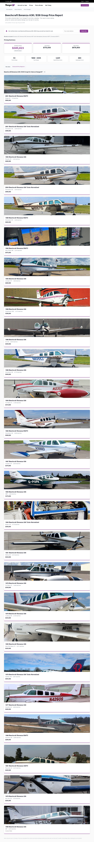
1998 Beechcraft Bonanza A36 (15, 339)
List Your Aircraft (85, 5)
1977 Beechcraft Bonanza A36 (15, 705)
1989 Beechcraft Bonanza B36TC (16, 218)
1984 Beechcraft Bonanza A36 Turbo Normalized (22, 522)
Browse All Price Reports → (19, 66)
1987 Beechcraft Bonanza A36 (15, 461)
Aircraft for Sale (22, 5)
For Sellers (8, 1)
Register (87, 1)
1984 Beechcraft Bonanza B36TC (16, 248)
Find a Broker (39, 5)
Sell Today (48, 5)
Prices (31, 5)
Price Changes (27, 9)
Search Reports (18, 9)
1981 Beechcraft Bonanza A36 (15, 553)
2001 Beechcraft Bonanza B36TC (16, 96)
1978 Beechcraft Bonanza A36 (15, 583)
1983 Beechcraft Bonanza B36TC (16, 431)
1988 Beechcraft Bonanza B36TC (16, 735)
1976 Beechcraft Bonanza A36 (15, 796)
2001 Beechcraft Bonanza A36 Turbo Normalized (22, 126)
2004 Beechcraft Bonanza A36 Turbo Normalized (22, 187)
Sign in (82, 1)
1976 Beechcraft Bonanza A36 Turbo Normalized (22, 674)
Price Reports (9, 9)
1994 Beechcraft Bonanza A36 (15, 400)
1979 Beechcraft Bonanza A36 (15, 613)
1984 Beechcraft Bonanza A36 (15, 492)
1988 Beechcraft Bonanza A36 (15, 309)
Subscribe (84, 31)
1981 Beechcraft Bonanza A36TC (16, 766)
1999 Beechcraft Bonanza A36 (15, 827)
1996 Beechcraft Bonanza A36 (15, 370)
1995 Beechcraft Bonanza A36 (15, 644)
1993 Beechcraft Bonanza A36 (15, 157)
